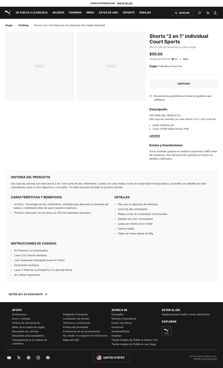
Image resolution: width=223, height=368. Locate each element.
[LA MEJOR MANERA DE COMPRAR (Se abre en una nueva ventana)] (166, 331)
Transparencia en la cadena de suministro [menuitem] (29, 341)
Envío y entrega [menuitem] (21, 318)
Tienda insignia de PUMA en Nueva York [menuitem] (135, 339)
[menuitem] (31, 12)
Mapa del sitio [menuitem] (71, 339)
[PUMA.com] (7, 13)
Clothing (23, 25)
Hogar (9, 25)
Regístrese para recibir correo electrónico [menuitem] (186, 314)
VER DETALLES (124, 3)
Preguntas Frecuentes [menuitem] (75, 314)
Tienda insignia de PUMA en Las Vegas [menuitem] (134, 344)
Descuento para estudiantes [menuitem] (28, 335)
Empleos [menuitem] (116, 335)
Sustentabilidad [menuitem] (120, 331)
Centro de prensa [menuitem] (122, 322)
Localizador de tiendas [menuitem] (76, 318)
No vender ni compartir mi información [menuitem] (85, 335)
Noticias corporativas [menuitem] (124, 318)
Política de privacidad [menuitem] (75, 327)
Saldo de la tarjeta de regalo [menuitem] (28, 327)
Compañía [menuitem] (117, 314)
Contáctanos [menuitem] (19, 314)
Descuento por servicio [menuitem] (25, 331)
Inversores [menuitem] (117, 327)
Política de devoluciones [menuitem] (26, 322)
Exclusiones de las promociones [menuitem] (81, 331)
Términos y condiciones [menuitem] (76, 322)
